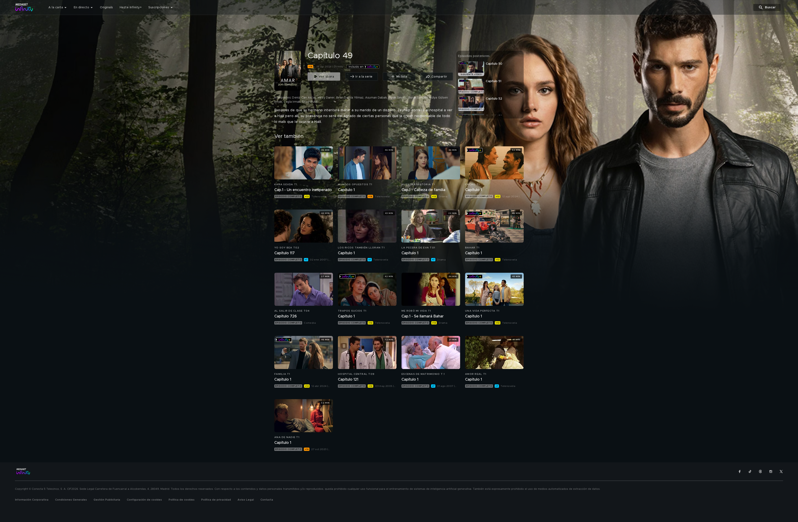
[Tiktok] (750, 471)
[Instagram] (771, 471)
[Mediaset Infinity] (24, 7)
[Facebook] (739, 471)
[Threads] (760, 471)
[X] (781, 471)
